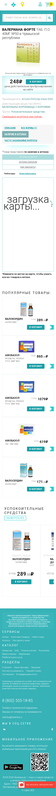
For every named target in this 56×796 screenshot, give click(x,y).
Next (52, 562)
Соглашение (8, 674)
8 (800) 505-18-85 (17, 700)
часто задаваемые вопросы (20, 140)
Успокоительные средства (28, 111)
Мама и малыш (9, 654)
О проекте (6, 667)
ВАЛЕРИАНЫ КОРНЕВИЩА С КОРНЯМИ (26, 106)
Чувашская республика (23, 4)
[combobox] (24, 17)
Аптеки (5, 637)
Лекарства (7, 650)
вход (40, 4)
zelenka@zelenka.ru (12, 717)
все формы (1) (29, 128)
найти (50, 18)
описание (10, 128)
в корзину (36, 81)
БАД (17, 650)
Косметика (44, 650)
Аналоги (6, 640)
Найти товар (38, 637)
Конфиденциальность (26, 674)
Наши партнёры (21, 667)
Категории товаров (20, 637)
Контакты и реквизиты (13, 671)
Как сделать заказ (21, 640)
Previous (4, 562)
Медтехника (24, 654)
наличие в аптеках (15, 134)
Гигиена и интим (28, 650)
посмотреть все (15, 518)
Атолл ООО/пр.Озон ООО (37, 98)
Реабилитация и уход (12, 657)
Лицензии (35, 667)
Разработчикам (33, 671)
